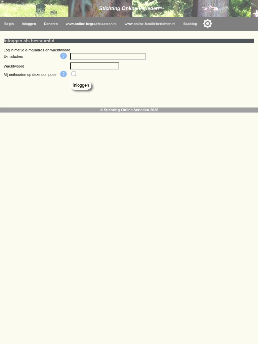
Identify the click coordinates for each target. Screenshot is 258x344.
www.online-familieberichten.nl (150, 24)
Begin (9, 24)
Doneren (51, 24)
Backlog (190, 24)
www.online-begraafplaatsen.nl (91, 24)
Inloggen (29, 24)
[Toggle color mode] (207, 23)
